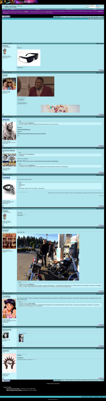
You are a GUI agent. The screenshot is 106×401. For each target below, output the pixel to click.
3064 (69, 16)
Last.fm (27, 161)
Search (94, 9)
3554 (77, 16)
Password (86, 7)
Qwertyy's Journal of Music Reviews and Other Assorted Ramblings (44, 161)
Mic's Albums (21, 99)
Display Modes (99, 18)
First (62, 16)
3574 (92, 16)
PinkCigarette (6, 329)
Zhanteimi (5, 350)
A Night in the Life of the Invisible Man (23, 129)
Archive (101, 396)
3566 (89, 16)
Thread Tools (91, 18)
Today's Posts (69, 9)
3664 (97, 16)
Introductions (20, 5)
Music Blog (19, 161)
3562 (79, 16)
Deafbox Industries (22, 103)
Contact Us (91, 396)
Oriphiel (5, 75)
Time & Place (19, 131)
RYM (24, 161)
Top (105, 396)
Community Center (13, 5)
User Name (87, 5)
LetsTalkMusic (20, 357)
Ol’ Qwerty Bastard (8, 150)
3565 (87, 16)
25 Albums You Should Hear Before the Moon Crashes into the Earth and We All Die (31, 133)
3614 (95, 16)
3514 (74, 16)
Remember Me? (101, 5)
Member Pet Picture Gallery (13, 388)
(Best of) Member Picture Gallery (14, 390)
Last (101, 16)
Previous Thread (50, 383)
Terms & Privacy (84, 396)
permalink (101, 43)
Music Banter (6, 5)
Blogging (37, 9)
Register (12, 9)
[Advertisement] (15, 31)
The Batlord (6, 296)
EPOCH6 (5, 230)
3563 (82, 16)
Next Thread (56, 383)
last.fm (18, 135)
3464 (71, 16)
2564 (66, 16)
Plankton (5, 46)
